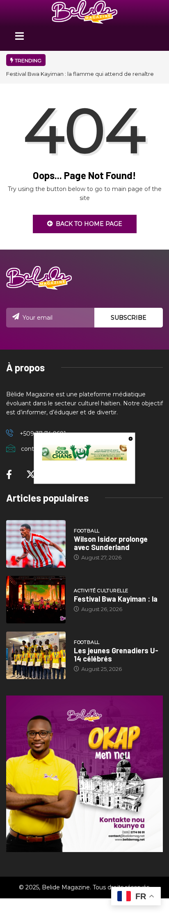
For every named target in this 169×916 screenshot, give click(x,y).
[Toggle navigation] (19, 39)
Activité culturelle (101, 590)
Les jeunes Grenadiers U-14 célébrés (116, 654)
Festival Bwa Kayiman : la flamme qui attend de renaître (80, 73)
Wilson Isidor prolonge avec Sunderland (111, 543)
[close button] (131, 438)
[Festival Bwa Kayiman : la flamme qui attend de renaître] (36, 599)
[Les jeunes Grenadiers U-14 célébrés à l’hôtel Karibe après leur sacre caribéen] (36, 655)
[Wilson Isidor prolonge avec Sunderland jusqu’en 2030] (36, 544)
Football (87, 531)
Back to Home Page (89, 223)
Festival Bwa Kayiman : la (116, 598)
